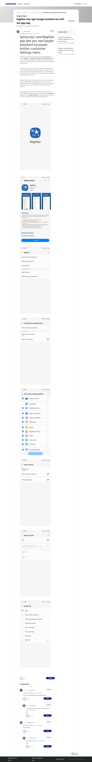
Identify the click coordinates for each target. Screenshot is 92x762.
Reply (47, 698)
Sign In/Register (77, 3)
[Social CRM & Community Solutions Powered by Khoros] (75, 753)
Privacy (10, 760)
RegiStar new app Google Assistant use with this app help (66, 50)
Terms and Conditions (37, 758)
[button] (52, 31)
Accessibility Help (12, 758)
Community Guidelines (34, 33)
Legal (33, 760)
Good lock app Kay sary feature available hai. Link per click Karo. (65, 39)
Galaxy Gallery (27, 3)
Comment (50, 678)
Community (20, 3)
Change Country (60, 759)
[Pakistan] (11, 3)
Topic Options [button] (71, 21)
